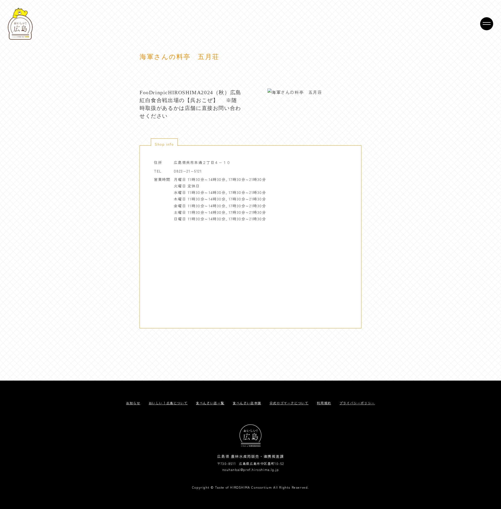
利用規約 (324, 403)
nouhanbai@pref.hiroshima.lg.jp (250, 469)
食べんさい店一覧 (210, 403)
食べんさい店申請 (247, 403)
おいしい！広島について (168, 403)
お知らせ (133, 403)
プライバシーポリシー (357, 403)
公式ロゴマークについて (289, 403)
